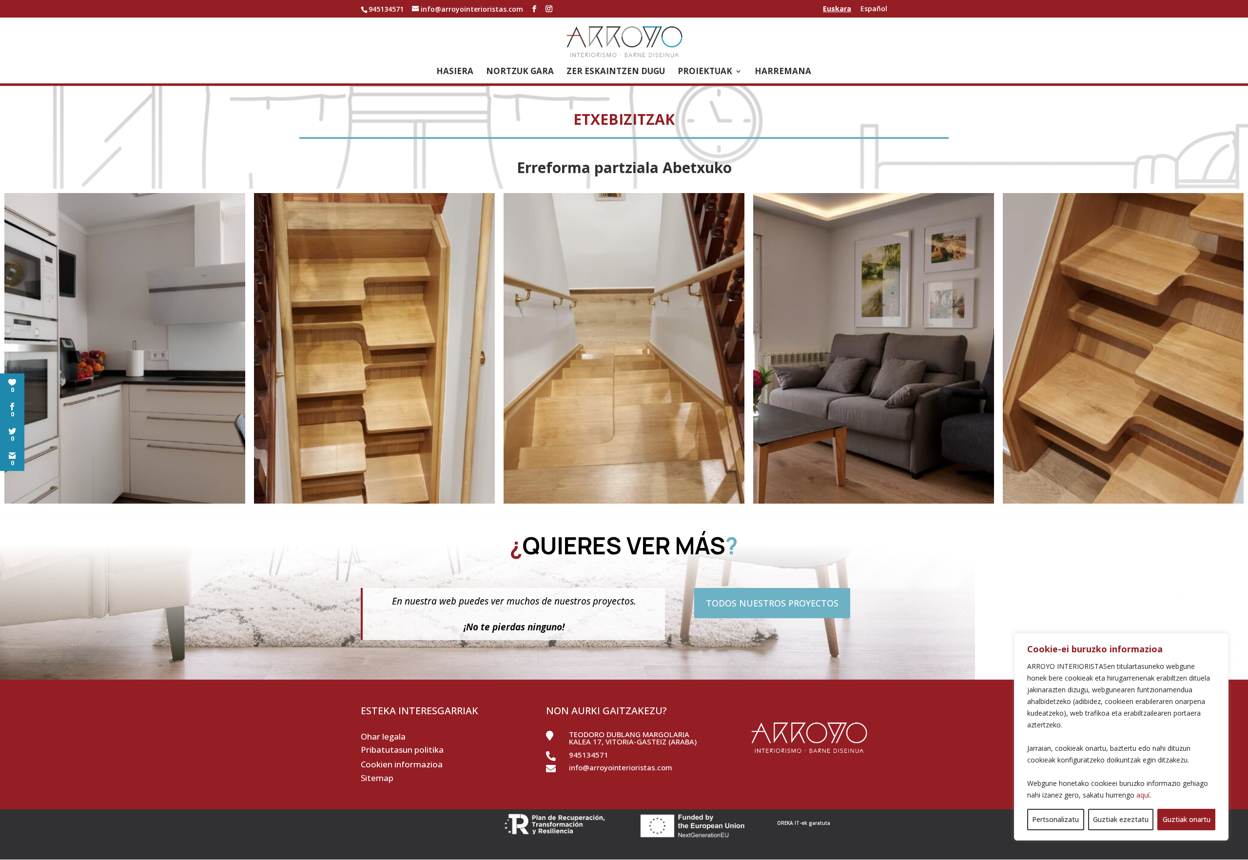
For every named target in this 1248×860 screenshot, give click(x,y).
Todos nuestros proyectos (772, 603)
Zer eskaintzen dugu (615, 72)
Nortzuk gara (520, 72)
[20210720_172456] (624, 503)
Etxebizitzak (624, 119)
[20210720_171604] (124, 503)
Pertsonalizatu (1055, 819)
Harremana (783, 72)
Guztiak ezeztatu (1121, 819)
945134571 (588, 755)
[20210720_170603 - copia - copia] (873, 503)
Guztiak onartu (1186, 819)
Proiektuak (705, 72)
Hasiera (454, 72)
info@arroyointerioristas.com (620, 767)
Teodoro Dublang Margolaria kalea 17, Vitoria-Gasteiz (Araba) (633, 737)
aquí (1143, 795)
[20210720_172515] (374, 503)
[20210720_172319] (1123, 503)
